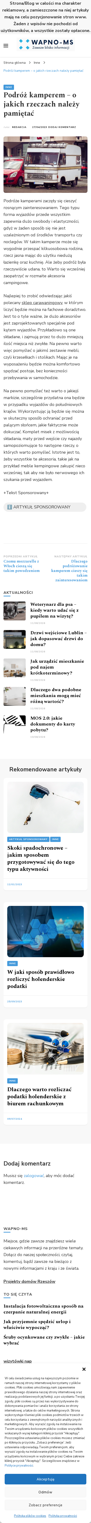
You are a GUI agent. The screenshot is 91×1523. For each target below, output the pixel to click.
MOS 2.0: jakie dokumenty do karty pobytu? (52, 724)
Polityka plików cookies (30, 1516)
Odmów (45, 1492)
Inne (8, 87)
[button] (84, 1369)
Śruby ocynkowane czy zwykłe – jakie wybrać (44, 1340)
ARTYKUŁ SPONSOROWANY (28, 839)
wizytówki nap (18, 1361)
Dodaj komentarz (62, 127)
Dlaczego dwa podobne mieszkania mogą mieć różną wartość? (55, 695)
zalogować (34, 1175)
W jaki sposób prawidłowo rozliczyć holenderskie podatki (40, 979)
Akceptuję (46, 1479)
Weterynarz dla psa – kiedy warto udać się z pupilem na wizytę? (54, 610)
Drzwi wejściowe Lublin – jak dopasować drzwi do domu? (58, 638)
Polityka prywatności (63, 1516)
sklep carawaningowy (42, 302)
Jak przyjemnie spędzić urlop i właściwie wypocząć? (37, 1324)
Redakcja (19, 127)
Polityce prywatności (19, 1466)
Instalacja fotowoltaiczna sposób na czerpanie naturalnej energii (44, 1309)
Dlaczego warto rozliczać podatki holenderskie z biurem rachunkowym (39, 1096)
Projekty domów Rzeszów (29, 1281)
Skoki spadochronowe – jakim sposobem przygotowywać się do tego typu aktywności (40, 858)
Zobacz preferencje (46, 1505)
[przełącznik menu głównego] (6, 45)
